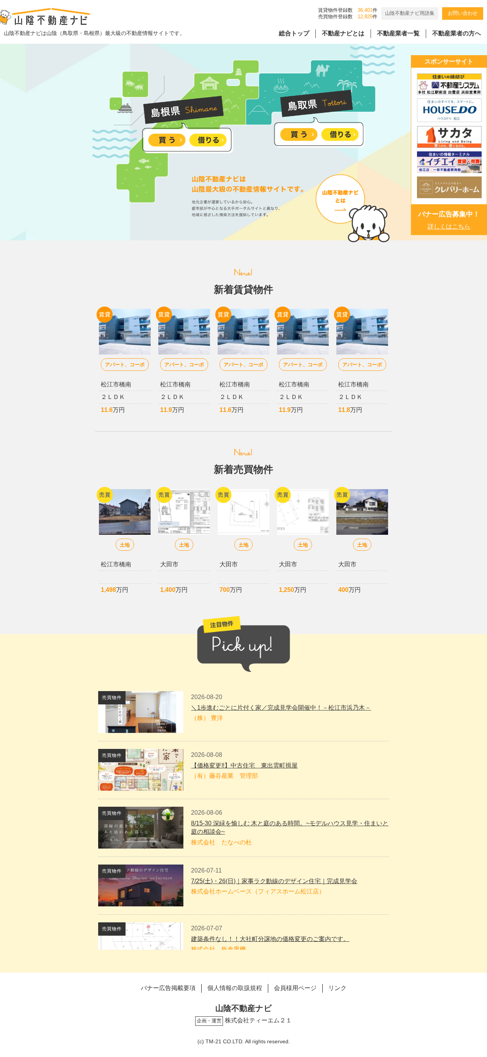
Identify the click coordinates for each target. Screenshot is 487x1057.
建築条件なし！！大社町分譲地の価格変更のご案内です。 (270, 939)
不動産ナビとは (343, 33)
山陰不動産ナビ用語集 (409, 13)
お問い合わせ (462, 13)
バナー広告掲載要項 (168, 988)
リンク (337, 988)
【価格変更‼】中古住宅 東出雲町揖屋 (244, 765)
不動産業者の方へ (456, 33)
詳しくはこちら (449, 226)
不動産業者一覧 (398, 33)
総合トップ (294, 33)
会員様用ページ (295, 988)
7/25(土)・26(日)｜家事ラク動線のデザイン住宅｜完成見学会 (274, 881)
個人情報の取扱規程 (234, 988)
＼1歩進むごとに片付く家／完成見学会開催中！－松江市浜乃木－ (281, 707)
